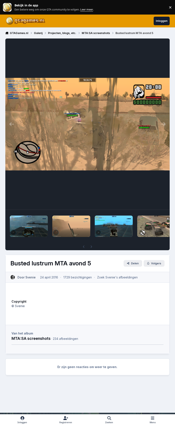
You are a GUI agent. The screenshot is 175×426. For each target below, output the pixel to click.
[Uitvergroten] (87, 124)
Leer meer (7, 7)
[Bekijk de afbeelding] (29, 226)
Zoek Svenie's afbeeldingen (117, 277)
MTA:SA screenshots (31, 338)
